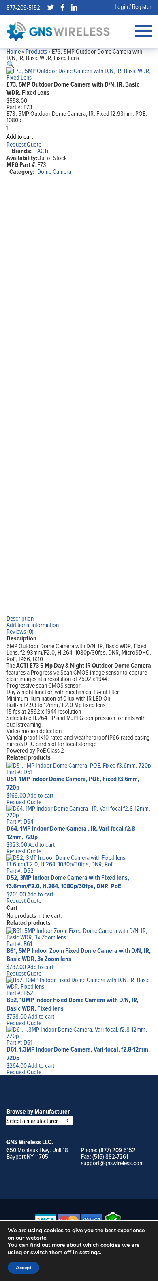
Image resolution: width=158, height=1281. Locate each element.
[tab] (79, 618)
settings (89, 1252)
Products (36, 51)
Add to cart (19, 136)
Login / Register (133, 6)
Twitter (51, 7)
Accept (23, 1267)
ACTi (42, 150)
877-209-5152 (23, 7)
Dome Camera (54, 171)
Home (13, 51)
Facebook (62, 7)
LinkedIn (74, 7)
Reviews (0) (20, 631)
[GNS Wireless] (58, 31)
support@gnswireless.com (112, 1162)
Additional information (32, 624)
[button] (10, 64)
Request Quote (23, 144)
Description (20, 618)
